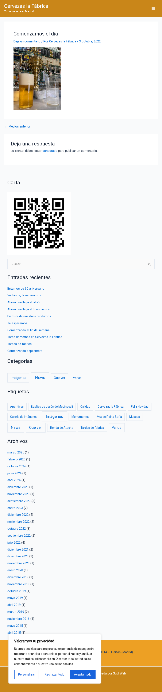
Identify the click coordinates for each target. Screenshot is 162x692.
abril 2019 (14, 605)
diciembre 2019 (17, 577)
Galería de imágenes (23, 416)
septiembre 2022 (19, 535)
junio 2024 (14, 473)
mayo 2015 (15, 626)
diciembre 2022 (17, 515)
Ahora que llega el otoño (24, 302)
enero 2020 (15, 570)
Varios (77, 378)
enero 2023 (15, 508)
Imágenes (18, 378)
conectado (49, 151)
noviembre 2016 (18, 619)
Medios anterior (17, 126)
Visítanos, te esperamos (24, 295)
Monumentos (80, 416)
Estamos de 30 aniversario (25, 288)
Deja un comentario (27, 41)
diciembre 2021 (17, 549)
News (40, 377)
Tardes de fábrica (19, 344)
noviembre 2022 (18, 522)
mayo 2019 (15, 598)
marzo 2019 (15, 612)
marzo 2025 (15, 452)
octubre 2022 (16, 529)
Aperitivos (17, 406)
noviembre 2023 (18, 494)
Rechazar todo (54, 674)
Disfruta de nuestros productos (29, 316)
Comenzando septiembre (24, 351)
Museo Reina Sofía (109, 416)
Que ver (59, 378)
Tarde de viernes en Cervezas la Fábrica (34, 337)
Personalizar (26, 674)
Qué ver (35, 427)
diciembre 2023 (17, 487)
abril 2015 (14, 633)
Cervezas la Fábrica (26, 6)
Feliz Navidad (139, 406)
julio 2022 (13, 542)
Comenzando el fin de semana (28, 330)
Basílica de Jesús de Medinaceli (52, 406)
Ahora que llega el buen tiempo (28, 309)
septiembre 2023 (19, 501)
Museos (134, 416)
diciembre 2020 (17, 556)
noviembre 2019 (18, 584)
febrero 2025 (16, 459)
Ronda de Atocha (61, 427)
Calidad (85, 406)
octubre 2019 (16, 591)
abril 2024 (14, 480)
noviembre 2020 (18, 563)
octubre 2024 (16, 466)
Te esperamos (17, 323)
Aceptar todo (83, 674)
